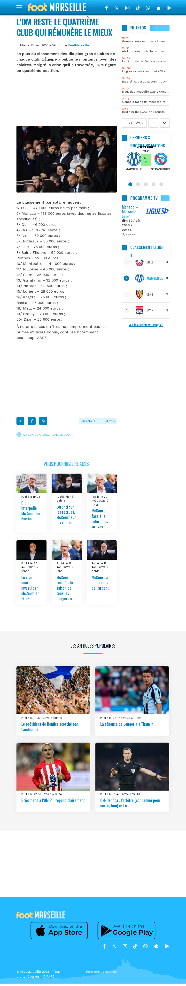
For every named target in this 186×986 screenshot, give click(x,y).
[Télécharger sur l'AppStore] (158, 8)
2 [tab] (138, 184)
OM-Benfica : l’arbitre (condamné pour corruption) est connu (130, 802)
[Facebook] (106, 8)
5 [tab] (161, 184)
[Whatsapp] (43, 421)
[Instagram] (127, 8)
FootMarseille (78, 45)
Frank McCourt (61, 434)
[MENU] (21, 7)
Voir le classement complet (146, 324)
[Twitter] (116, 8)
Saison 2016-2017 (35, 434)
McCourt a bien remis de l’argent (100, 582)
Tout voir (134, 123)
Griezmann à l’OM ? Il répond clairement (53, 800)
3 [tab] (146, 184)
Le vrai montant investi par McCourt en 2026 (30, 587)
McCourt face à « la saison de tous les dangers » (64, 587)
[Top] (173, 975)
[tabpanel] (146, 161)
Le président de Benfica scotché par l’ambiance (49, 726)
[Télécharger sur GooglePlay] (169, 8)
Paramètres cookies (101, 971)
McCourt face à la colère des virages (100, 519)
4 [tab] (153, 184)
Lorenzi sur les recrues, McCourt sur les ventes (66, 515)
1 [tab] (130, 184)
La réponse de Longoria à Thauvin (126, 724)
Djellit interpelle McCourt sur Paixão (31, 511)
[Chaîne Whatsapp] (148, 8)
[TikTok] (138, 8)
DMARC (49, 976)
